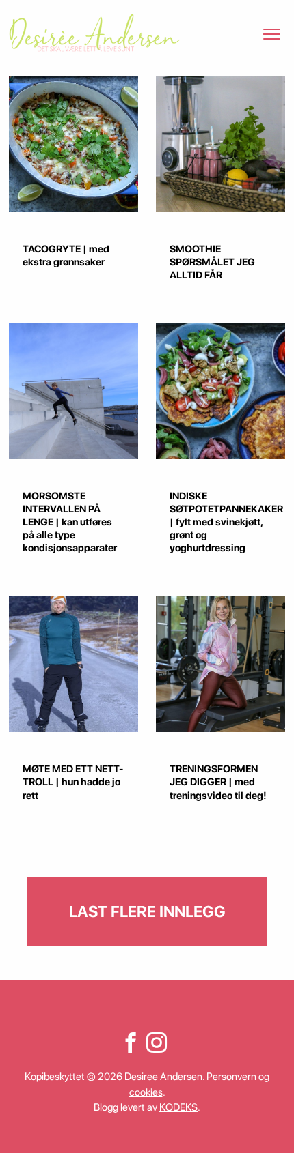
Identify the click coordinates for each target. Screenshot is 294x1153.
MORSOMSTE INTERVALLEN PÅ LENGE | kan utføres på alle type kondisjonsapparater (70, 522)
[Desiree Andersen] (94, 33)
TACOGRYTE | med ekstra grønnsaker (66, 255)
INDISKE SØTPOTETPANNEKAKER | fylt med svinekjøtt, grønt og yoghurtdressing (226, 522)
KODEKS (178, 1107)
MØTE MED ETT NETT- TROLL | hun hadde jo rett (73, 782)
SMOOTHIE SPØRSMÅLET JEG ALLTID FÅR (212, 262)
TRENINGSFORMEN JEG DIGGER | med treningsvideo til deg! (218, 782)
